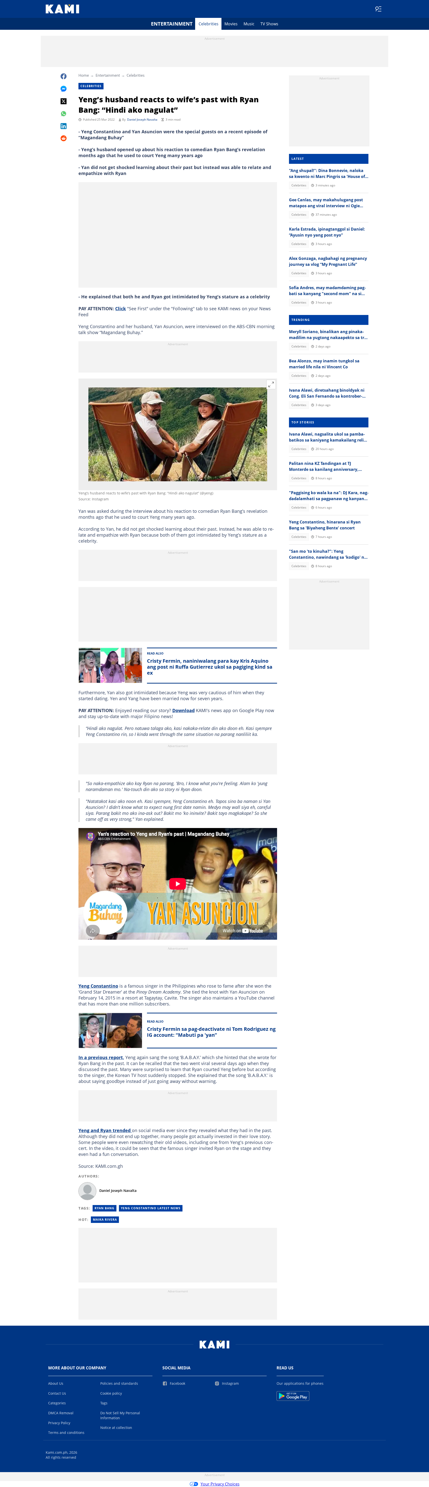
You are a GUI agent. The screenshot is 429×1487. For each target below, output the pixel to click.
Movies (231, 24)
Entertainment (172, 23)
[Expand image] (271, 384)
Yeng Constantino (98, 986)
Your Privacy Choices (220, 1484)
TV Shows (269, 24)
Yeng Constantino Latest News (150, 1208)
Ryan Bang (104, 1208)
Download (183, 710)
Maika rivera (105, 1219)
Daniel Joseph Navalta (142, 119)
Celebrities (208, 24)
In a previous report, (101, 1057)
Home (83, 75)
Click (120, 308)
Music (249, 24)
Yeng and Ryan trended (105, 1130)
